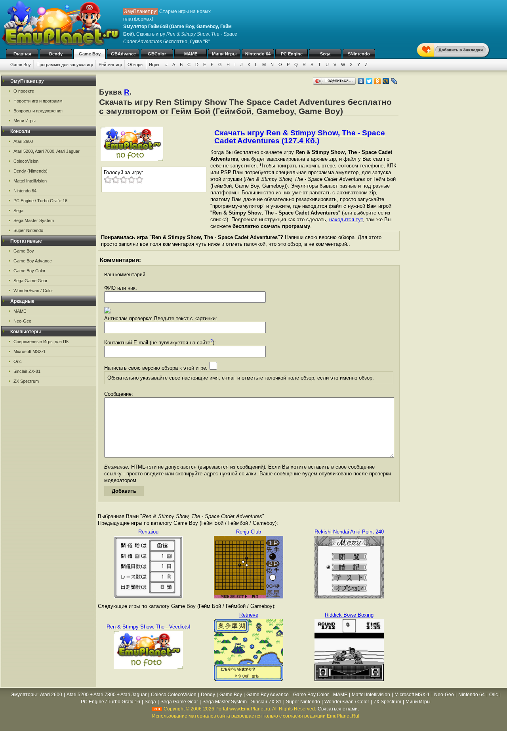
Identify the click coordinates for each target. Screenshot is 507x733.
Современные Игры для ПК (41, 341)
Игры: (154, 64)
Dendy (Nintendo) (30, 171)
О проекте (23, 91)
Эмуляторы (24, 694)
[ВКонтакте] (361, 81)
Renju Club (248, 532)
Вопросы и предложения (38, 110)
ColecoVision (25, 161)
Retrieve (248, 615)
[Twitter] (369, 81)
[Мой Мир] (386, 81)
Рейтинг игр (110, 64)
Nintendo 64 (258, 53)
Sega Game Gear (30, 280)
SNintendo (359, 53)
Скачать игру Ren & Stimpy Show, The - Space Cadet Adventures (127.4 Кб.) (299, 137)
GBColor (157, 53)
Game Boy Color (29, 270)
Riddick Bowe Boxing (349, 615)
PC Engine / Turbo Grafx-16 (40, 200)
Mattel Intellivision (30, 181)
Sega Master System (33, 220)
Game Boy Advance (32, 260)
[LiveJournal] (394, 81)
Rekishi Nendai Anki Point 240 (349, 532)
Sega (325, 53)
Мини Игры (224, 53)
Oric (17, 361)
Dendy (56, 53)
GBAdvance (123, 53)
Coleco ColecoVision (173, 694)
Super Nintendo (28, 230)
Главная (22, 53)
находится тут (346, 219)
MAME (190, 53)
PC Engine (292, 53)
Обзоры (135, 64)
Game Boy (90, 53)
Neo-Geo (22, 321)
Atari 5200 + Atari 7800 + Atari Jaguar (107, 694)
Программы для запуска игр (64, 64)
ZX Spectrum (26, 381)
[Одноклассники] (378, 81)
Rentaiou (148, 532)
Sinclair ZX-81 (26, 371)
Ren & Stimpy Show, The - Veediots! (149, 627)
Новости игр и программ (38, 101)
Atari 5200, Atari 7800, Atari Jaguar (46, 151)
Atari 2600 (23, 141)
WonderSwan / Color (33, 290)
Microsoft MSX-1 (29, 351)
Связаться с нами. (338, 709)
